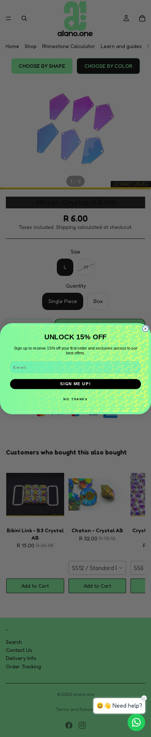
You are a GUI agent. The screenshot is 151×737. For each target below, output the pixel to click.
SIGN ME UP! (75, 384)
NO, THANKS (75, 399)
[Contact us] (136, 722)
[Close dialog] (145, 328)
